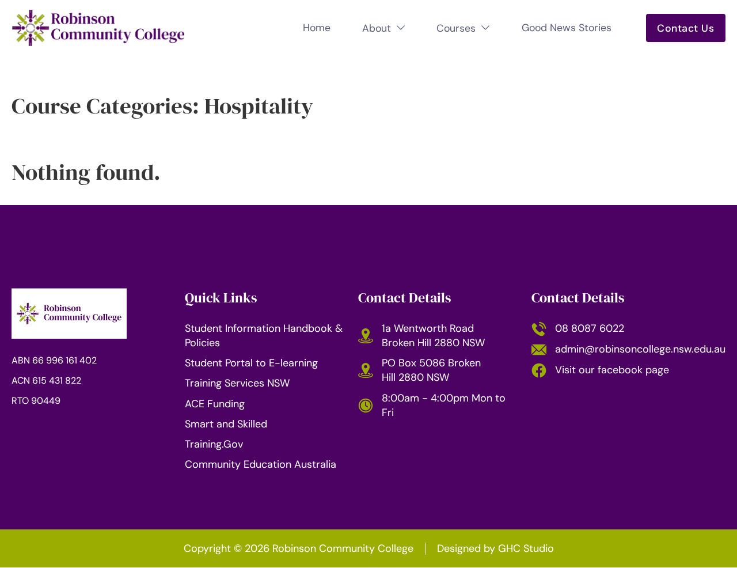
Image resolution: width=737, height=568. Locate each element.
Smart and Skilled (226, 424)
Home (316, 27)
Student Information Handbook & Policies (264, 335)
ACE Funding (215, 404)
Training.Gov (214, 444)
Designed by (495, 548)
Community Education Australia (260, 464)
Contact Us (685, 28)
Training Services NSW (237, 383)
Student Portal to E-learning (251, 363)
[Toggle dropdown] (401, 27)
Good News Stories (566, 27)
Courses (456, 28)
